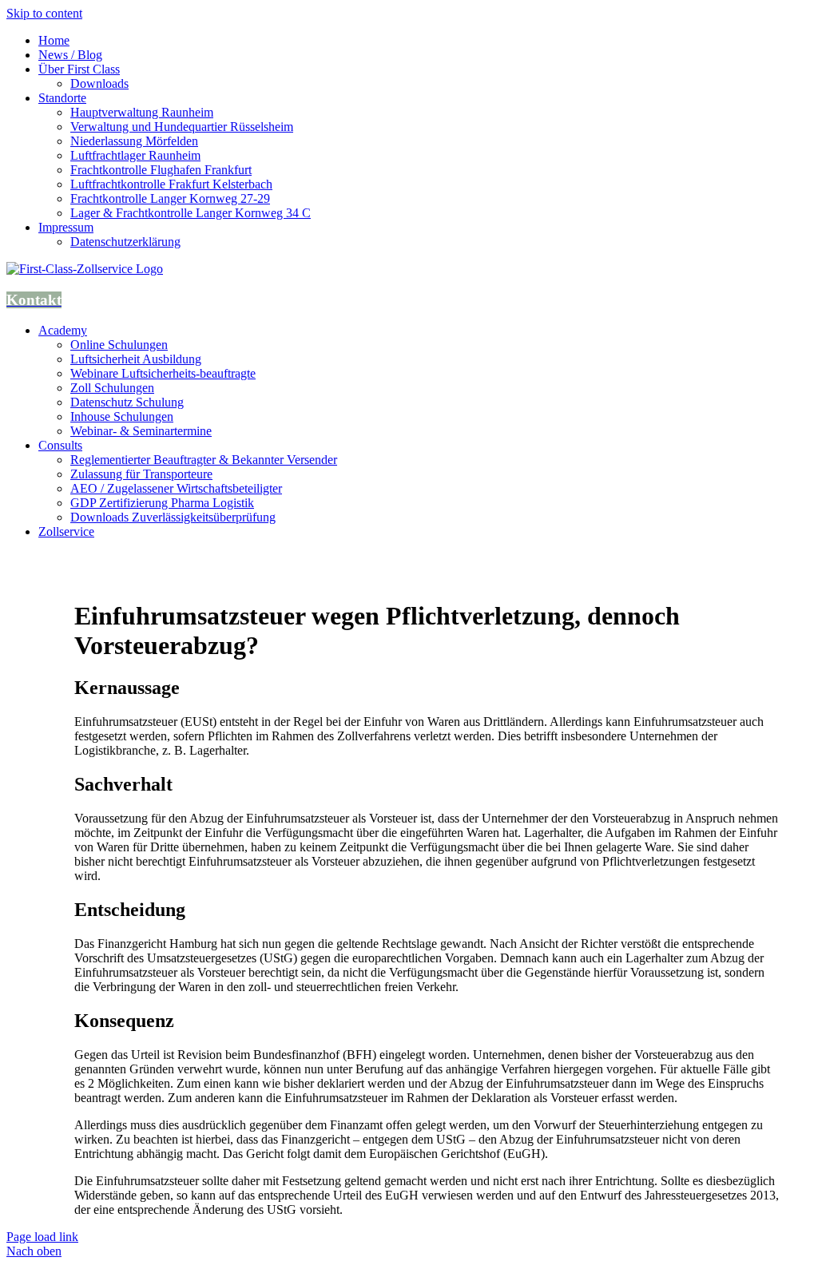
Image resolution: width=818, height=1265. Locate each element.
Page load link (42, 1236)
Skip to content (44, 13)
